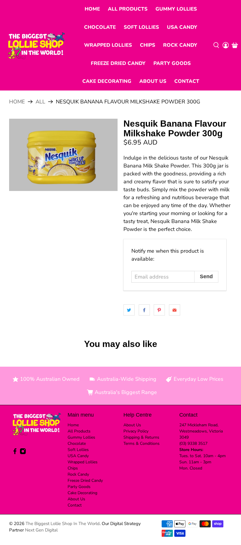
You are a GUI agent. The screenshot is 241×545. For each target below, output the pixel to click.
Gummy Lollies (176, 9)
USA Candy (182, 27)
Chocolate (100, 27)
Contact (186, 81)
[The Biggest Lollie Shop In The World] (36, 45)
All (40, 101)
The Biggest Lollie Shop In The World (63, 523)
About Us (152, 81)
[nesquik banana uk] (63, 155)
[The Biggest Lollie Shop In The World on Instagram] (23, 453)
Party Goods (172, 63)
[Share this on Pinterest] (159, 310)
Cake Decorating (106, 81)
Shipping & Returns (141, 437)
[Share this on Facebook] (144, 310)
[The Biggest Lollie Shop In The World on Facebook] (15, 453)
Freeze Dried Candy (118, 63)
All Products (128, 9)
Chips (147, 45)
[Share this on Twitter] (129, 310)
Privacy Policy (135, 431)
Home (92, 9)
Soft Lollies (141, 27)
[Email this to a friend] (174, 310)
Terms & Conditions (141, 443)
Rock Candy (180, 45)
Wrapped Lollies (108, 45)
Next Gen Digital (41, 530)
